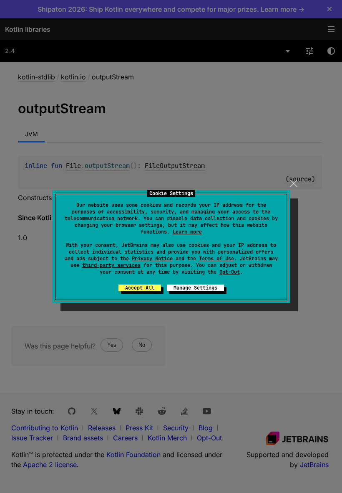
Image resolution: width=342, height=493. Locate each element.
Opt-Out (229, 272)
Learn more (187, 232)
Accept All (139, 288)
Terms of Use (216, 258)
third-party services (111, 265)
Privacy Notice (152, 258)
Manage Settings (195, 288)
